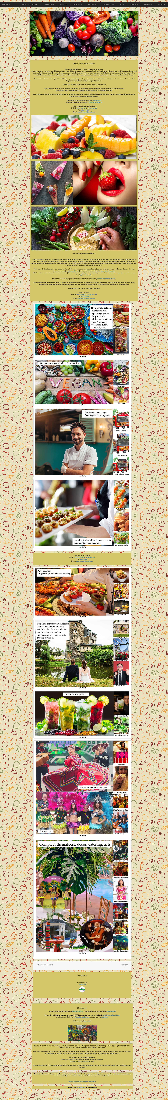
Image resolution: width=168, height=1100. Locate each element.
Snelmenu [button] (161, 4)
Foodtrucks (63, 4)
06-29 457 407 (81, 108)
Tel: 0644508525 (49, 4)
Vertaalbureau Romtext (82, 1017)
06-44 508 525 (92, 108)
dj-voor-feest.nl (86, 275)
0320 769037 (85, 296)
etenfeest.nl (97, 100)
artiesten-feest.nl (73, 271)
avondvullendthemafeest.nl (106, 279)
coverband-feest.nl (107, 271)
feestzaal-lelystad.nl (95, 102)
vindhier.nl (82, 985)
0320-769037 (85, 110)
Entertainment (78, 4)
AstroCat (81, 1087)
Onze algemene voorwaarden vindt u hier (82, 1082)
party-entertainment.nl (89, 273)
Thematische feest (108, 4)
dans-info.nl (72, 273)
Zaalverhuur (134, 4)
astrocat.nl (87, 1021)
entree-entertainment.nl (114, 273)
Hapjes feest (92, 4)
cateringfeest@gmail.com (30, 4)
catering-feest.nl (77, 1011)
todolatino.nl (111, 1011)
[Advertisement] (84, 1095)
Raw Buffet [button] (147, 4)
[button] (45, 965)
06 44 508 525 (92, 294)
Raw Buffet (6, 4)
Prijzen (122, 4)
